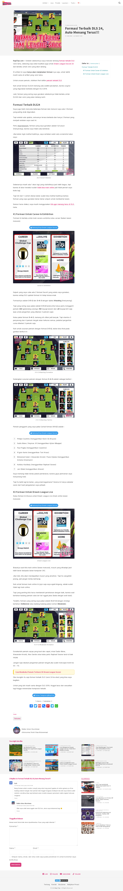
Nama (12, 848)
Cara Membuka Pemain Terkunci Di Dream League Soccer (38, 672)
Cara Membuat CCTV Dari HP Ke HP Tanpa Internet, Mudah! (104, 799)
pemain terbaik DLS (54, 80)
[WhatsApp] (56, 706)
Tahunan (17, 718)
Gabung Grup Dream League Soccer (44, 227)
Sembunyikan (94, 63)
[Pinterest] (48, 706)
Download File (99, 810)
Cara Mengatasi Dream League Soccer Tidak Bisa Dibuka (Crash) (67, 748)
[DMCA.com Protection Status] (61, 881)
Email (36, 848)
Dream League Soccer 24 (64, 64)
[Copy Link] (44, 706)
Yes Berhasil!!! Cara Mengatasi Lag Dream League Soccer (33, 748)
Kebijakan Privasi (73, 884)
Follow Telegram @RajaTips (45, 695)
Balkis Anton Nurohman (24, 803)
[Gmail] (39, 706)
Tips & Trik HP (100, 796)
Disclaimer (62, 884)
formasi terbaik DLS (66, 61)
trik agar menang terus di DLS (62, 204)
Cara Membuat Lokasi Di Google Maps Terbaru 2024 (32, 764)
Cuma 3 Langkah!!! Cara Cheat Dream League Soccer (68, 763)
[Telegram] (52, 706)
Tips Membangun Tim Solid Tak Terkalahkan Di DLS (104, 748)
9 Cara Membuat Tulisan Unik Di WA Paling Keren (103, 825)
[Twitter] (35, 706)
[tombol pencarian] (119, 3)
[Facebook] (31, 706)
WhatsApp (99, 823)
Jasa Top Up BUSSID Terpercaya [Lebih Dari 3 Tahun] (103, 786)
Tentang (47, 884)
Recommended (85, 778)
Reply (15, 798)
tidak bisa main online (45, 187)
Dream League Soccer (71, 25)
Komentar (13, 826)
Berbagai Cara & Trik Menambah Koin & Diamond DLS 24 (104, 764)
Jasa (98, 782)
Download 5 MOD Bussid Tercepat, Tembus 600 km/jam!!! (103, 814)
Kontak (54, 884)
